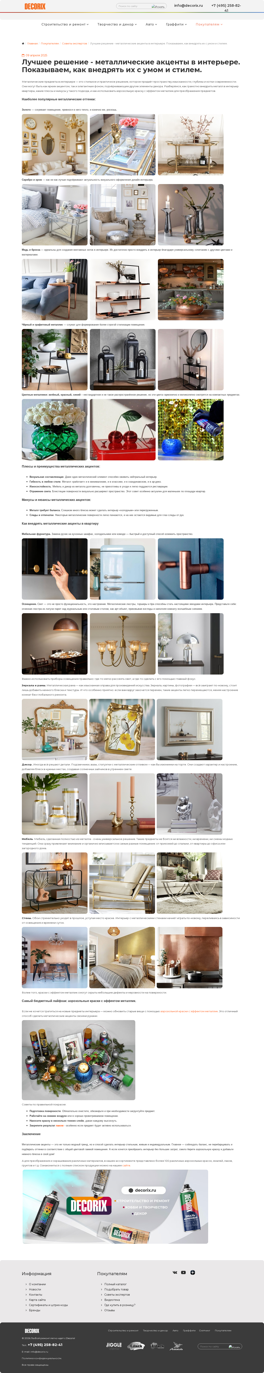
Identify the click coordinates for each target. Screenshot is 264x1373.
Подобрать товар (116, 1289)
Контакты (35, 1294)
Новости (34, 1289)
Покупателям (208, 24)
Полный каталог (115, 1284)
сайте (126, 1165)
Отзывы (109, 1310)
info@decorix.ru (39, 1351)
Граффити (175, 24)
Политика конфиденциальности (41, 1358)
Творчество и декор (116, 24)
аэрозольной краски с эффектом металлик (189, 1011)
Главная (32, 43)
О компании (37, 1284)
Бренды (34, 1310)
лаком (60, 1125)
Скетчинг (204, 1330)
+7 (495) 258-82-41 (45, 1345)
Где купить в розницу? (119, 1305)
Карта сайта (37, 1300)
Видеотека (112, 1300)
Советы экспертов (74, 43)
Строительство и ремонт (64, 24)
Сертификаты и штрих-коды (48, 1305)
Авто (150, 24)
